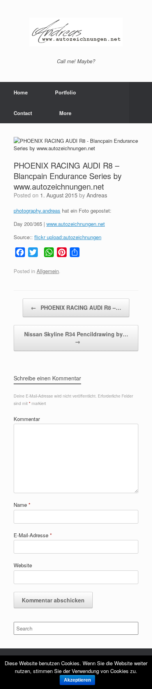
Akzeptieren (77, 680)
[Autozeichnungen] (76, 32)
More (65, 113)
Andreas (97, 195)
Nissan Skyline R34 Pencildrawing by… (76, 338)
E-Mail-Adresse (33, 535)
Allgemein (48, 271)
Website (23, 565)
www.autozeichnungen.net (75, 223)
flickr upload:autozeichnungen (67, 237)
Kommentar (27, 419)
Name (22, 504)
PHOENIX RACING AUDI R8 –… (76, 307)
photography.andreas (37, 210)
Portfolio (65, 92)
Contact (23, 113)
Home (21, 92)
